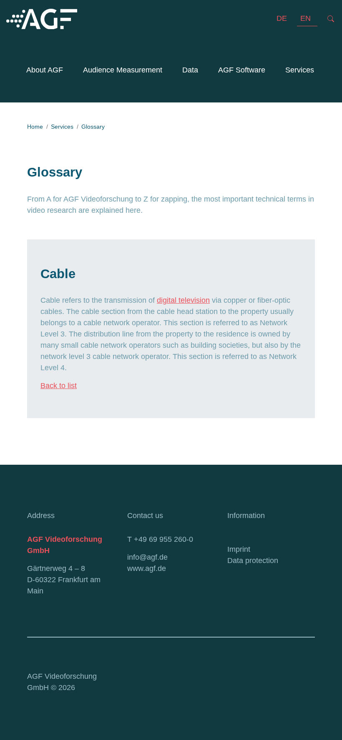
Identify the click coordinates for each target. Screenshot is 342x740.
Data (190, 70)
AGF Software (241, 70)
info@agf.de (147, 557)
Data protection (252, 560)
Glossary (93, 126)
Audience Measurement (121, 70)
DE (282, 18)
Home (35, 126)
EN (305, 18)
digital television (183, 300)
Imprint (238, 549)
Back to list (58, 385)
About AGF (44, 70)
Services (299, 70)
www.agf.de (146, 568)
